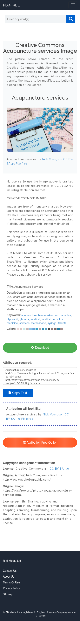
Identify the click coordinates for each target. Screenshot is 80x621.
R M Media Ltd (12, 561)
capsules (65, 315)
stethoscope (38, 323)
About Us (8, 576)
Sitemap (8, 594)
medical (35, 319)
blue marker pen (48, 315)
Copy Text (19, 393)
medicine (12, 323)
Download (41, 347)
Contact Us (10, 570)
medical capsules (52, 319)
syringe (52, 323)
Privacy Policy (11, 588)
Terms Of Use (11, 582)
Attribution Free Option (41, 442)
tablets (62, 323)
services (24, 323)
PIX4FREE (11, 4)
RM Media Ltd (13, 612)
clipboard (12, 319)
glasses (24, 319)
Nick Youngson (53, 414)
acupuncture (29, 315)
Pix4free (27, 418)
